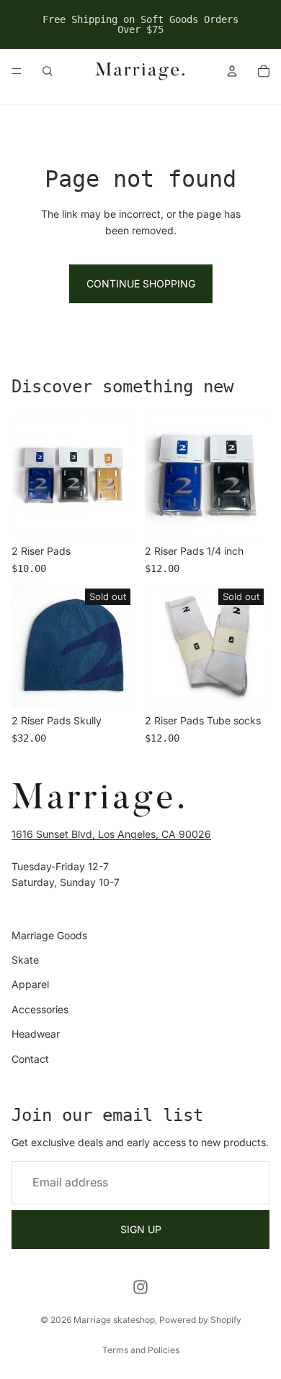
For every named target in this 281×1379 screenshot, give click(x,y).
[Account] (232, 71)
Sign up (140, 1229)
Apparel (30, 984)
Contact (30, 1059)
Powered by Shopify (200, 1319)
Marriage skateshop (114, 1319)
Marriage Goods (49, 935)
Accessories (40, 1009)
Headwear (36, 1034)
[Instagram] (140, 1287)
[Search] (47, 71)
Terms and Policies (140, 1350)
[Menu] (16, 71)
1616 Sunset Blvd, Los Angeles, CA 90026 (111, 834)
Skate (25, 960)
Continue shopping (140, 283)
